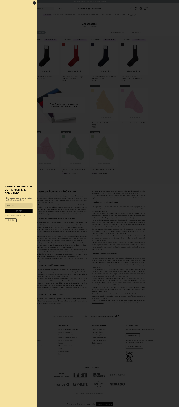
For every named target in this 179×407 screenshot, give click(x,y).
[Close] (34, 3)
